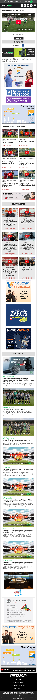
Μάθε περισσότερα (18, 698)
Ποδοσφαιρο (18, 38)
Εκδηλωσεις (27, 242)
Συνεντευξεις (10, 218)
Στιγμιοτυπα (5, 139)
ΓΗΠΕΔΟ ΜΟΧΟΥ (18, 34)
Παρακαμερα (26, 268)
